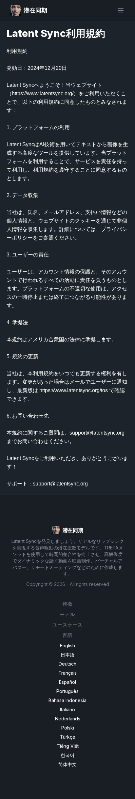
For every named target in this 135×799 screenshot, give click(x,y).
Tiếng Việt (68, 746)
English (67, 645)
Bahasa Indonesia (67, 700)
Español (67, 682)
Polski (67, 727)
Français (68, 673)
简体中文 (67, 764)
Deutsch (67, 664)
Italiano (67, 709)
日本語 (67, 654)
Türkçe (67, 737)
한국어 (67, 755)
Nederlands (67, 718)
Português (67, 691)
